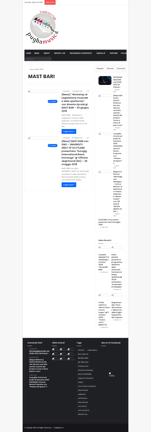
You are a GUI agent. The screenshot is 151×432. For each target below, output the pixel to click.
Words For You (82, 414)
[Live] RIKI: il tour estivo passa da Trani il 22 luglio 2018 (109, 222)
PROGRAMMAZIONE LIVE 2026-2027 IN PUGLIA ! (117, 82)
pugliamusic (82, 394)
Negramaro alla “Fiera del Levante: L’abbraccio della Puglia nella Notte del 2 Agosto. (117, 310)
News (36, 53)
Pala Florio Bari (83, 390)
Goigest (80, 382)
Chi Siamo (125, 53)
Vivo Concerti (82, 406)
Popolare (100, 68)
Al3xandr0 (66, 91)
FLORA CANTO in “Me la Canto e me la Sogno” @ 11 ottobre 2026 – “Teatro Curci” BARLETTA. (104, 313)
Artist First (81, 350)
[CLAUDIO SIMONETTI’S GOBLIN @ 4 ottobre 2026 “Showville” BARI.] (104, 249)
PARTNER (114, 53)
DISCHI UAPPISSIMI (84, 374)
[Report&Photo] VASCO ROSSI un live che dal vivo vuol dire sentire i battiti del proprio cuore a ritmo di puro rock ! (117, 110)
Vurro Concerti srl (83, 410)
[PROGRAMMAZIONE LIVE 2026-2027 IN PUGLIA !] (105, 80)
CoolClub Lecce (83, 366)
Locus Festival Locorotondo (87, 386)
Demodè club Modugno (85, 370)
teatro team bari (83, 402)
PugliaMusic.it (59, 428)
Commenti (121, 68)
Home (28, 53)
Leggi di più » (68, 131)
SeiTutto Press (82, 398)
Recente (110, 68)
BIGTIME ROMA (83, 358)
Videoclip (100, 53)
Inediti (47, 53)
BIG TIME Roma (83, 362)
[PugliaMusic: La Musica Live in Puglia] (42, 27)
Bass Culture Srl (83, 354)
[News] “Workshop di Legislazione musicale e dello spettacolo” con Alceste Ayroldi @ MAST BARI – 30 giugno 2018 (75, 103)
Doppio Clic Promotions (85, 378)
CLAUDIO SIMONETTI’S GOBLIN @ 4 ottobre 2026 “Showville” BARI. (104, 262)
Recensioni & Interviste (81, 53)
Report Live (59, 53)
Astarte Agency (92, 350)
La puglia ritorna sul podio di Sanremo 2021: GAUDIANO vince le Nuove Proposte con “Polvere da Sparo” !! (118, 148)
